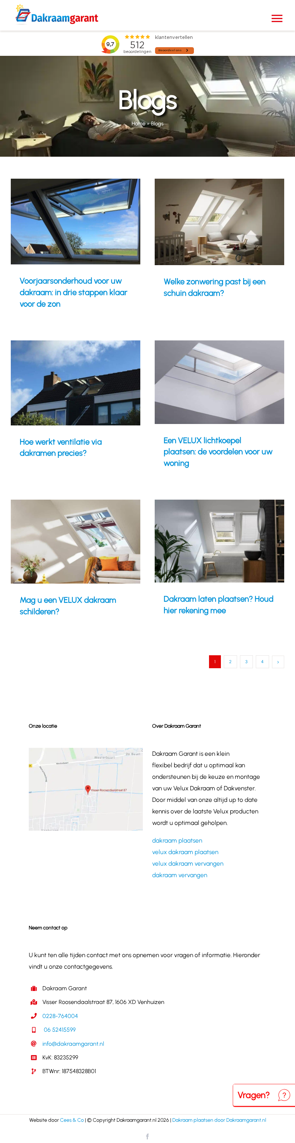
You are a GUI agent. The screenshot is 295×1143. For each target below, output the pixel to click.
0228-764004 (60, 1016)
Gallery (86, 222)
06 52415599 (59, 1029)
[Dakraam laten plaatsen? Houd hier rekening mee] (219, 541)
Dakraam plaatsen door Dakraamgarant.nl (219, 1120)
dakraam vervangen (179, 875)
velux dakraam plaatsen (185, 852)
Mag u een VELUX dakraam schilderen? (65, 541)
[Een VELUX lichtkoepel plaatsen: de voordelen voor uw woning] (219, 382)
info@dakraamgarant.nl (73, 1043)
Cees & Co (72, 1120)
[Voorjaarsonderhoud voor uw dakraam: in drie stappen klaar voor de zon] (75, 222)
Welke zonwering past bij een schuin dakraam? (209, 222)
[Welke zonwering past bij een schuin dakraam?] (219, 222)
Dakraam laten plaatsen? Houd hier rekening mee (209, 541)
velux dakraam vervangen (187, 863)
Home (138, 123)
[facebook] (147, 1136)
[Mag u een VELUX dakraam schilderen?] (75, 542)
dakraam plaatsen (177, 840)
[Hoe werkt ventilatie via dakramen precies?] (75, 382)
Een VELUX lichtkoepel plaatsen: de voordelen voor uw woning (209, 382)
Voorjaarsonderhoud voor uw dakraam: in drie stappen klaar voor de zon (65, 222)
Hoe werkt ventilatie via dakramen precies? (65, 383)
